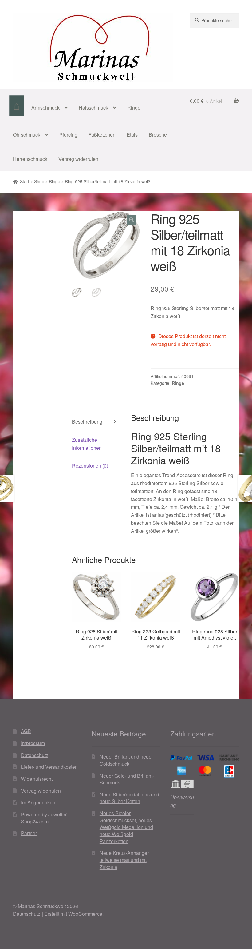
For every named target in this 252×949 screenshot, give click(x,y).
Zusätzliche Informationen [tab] (87, 443)
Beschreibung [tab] (87, 421)
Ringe (133, 107)
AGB (26, 731)
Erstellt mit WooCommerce (73, 913)
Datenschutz (34, 755)
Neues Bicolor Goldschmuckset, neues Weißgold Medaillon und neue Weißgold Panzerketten (126, 827)
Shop (39, 181)
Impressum (33, 743)
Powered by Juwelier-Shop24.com (44, 818)
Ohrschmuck (26, 134)
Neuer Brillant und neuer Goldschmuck (126, 760)
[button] (131, 220)
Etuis (132, 134)
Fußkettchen (102, 134)
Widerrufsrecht (37, 778)
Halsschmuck (93, 107)
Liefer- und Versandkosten (49, 766)
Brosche (158, 134)
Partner (29, 833)
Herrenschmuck (30, 158)
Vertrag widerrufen (78, 158)
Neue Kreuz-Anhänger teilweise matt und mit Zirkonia (124, 859)
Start (24, 181)
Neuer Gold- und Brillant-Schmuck (127, 779)
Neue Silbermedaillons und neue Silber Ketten (129, 798)
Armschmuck (45, 107)
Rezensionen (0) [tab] (90, 465)
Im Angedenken (38, 802)
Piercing (68, 134)
